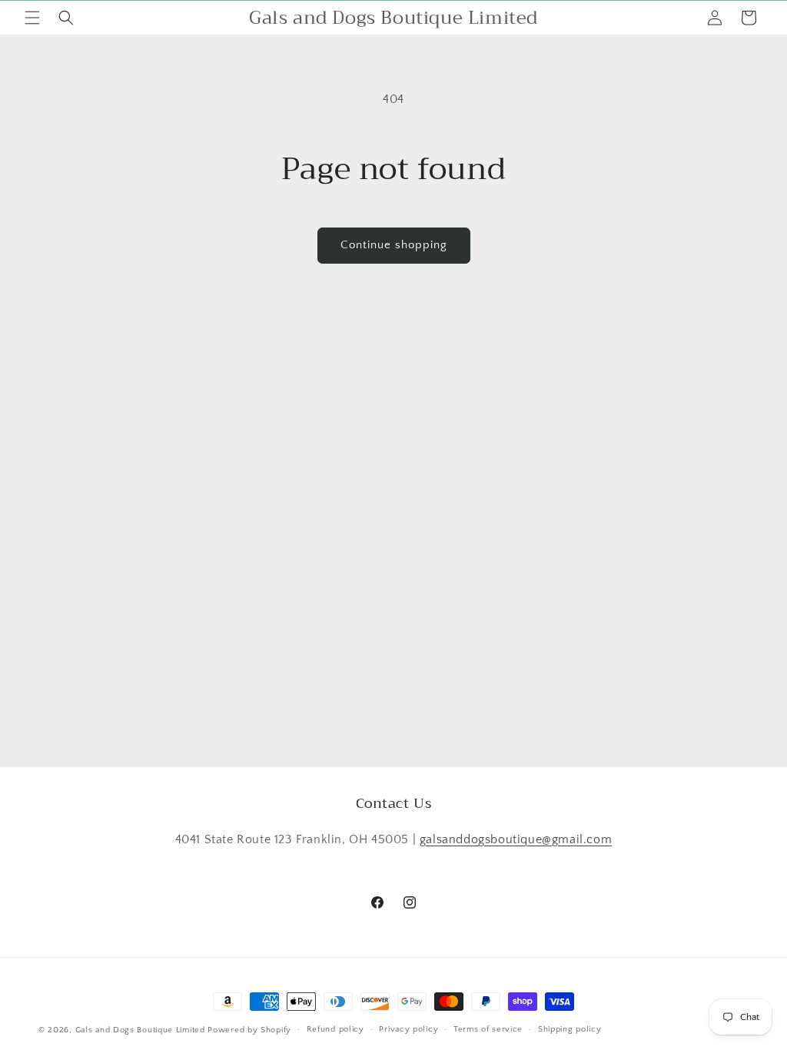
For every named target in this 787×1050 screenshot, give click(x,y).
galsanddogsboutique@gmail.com (516, 839)
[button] (32, 18)
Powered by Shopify (249, 1030)
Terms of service (488, 1029)
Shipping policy (570, 1029)
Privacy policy (408, 1029)
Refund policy (335, 1029)
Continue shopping (393, 244)
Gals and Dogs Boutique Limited (140, 1030)
